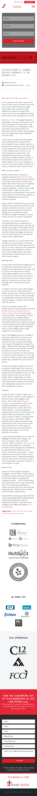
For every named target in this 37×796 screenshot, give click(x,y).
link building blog (7, 513)
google (30, 511)
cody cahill (23, 511)
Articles (28, 85)
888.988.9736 (18, 2)
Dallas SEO (14, 120)
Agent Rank (22, 177)
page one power (19, 513)
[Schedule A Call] (18, 777)
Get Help (29, 2)
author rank (15, 511)
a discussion (27, 443)
